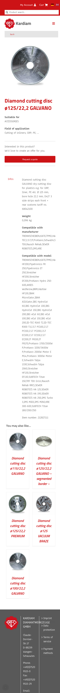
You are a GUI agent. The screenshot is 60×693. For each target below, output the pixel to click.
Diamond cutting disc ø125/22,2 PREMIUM (17, 528)
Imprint (47, 618)
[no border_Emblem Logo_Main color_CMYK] (10, 20)
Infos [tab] (10, 179)
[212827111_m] (30, 64)
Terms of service (48, 639)
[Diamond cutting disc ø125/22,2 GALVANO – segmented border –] (43, 432)
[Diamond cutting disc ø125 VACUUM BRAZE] (43, 494)
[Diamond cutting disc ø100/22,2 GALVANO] (17, 551)
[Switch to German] (52, 5)
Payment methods (48, 651)
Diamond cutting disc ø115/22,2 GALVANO (17, 466)
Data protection (48, 628)
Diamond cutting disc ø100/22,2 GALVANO (17, 585)
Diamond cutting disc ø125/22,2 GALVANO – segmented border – (44, 471)
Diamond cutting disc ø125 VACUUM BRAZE (44, 531)
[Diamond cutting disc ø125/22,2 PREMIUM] (17, 494)
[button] (5, 687)
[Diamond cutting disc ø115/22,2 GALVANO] (17, 432)
